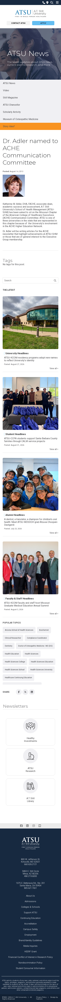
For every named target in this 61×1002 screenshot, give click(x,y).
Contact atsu (18, 23)
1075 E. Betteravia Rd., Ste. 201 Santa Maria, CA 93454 (30, 884)
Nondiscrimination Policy (30, 963)
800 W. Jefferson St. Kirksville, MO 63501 (30, 860)
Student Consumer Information (30, 968)
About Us (30, 896)
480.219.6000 (30, 876)
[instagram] (33, 825)
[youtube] (40, 825)
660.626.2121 (30, 864)
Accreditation (30, 924)
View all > (54, 368)
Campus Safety (30, 929)
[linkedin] (27, 825)
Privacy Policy (41, 997)
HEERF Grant (30, 951)
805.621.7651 (30, 888)
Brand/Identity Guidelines (30, 940)
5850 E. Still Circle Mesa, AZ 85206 (30, 872)
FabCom (39, 999)
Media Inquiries (30, 946)
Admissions (30, 901)
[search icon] (51, 2)
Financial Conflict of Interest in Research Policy (30, 957)
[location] (47, 2)
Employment (30, 935)
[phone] (43, 2)
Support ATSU (30, 912)
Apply (43, 23)
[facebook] (21, 825)
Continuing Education (30, 918)
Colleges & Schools (30, 907)
